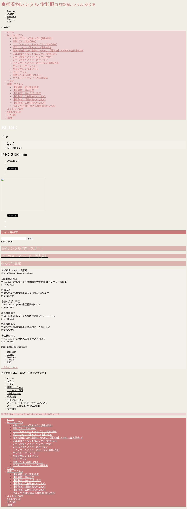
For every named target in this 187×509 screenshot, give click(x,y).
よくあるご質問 (15, 109)
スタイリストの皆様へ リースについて (27, 402)
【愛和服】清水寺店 (23, 90)
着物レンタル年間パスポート (28, 75)
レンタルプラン (15, 35)
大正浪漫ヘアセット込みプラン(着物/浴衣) (35, 53)
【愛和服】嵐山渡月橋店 (26, 87)
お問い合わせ (14, 112)
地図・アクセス (15, 84)
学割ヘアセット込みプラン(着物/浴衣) (32, 47)
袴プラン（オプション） (26, 66)
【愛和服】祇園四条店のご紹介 (29, 99)
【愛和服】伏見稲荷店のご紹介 (29, 102)
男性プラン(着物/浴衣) (24, 41)
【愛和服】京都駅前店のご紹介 (29, 96)
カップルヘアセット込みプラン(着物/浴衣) (35, 44)
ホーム (10, 32)
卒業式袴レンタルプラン (26, 69)
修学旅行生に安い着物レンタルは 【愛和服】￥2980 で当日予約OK (48, 50)
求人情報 (11, 115)
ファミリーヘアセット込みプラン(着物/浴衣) (36, 63)
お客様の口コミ (15, 399)
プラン (10, 381)
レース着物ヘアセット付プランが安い (33, 56)
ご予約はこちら (9, 367)
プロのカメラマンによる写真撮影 (30, 78)
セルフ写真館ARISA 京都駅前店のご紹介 (34, 105)
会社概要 (11, 409)
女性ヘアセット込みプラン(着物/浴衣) (32, 38)
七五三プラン (20, 72)
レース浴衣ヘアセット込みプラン (30, 60)
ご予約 (10, 81)
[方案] (10, 118)
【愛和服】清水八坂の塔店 (27, 93)
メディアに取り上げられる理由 (23, 406)
